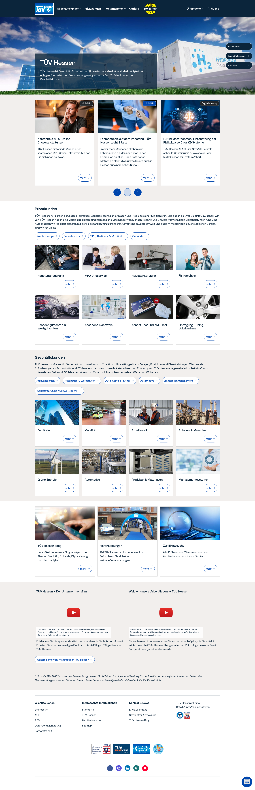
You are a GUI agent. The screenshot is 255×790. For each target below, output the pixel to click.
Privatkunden (93, 8)
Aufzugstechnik (46, 380)
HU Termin (150, 8)
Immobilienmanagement (178, 380)
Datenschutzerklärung (48, 725)
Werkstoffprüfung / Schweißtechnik (57, 390)
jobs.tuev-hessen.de (159, 649)
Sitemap (87, 725)
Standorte (232, 65)
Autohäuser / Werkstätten (80, 380)
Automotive (147, 380)
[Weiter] (138, 192)
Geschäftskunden (68, 8)
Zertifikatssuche (91, 720)
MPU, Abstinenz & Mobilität (106, 236)
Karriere (134, 8)
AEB (37, 720)
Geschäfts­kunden (236, 56)
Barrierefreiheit (43, 730)
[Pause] (127, 192)
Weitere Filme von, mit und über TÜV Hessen (63, 659)
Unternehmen (115, 8)
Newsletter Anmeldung (142, 714)
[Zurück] (117, 192)
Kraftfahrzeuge (45, 236)
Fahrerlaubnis (72, 236)
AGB (37, 714)
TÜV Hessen (89, 714)
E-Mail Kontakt (138, 709)
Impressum (41, 709)
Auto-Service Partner (117, 380)
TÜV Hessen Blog (139, 720)
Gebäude (137, 236)
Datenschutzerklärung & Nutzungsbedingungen (58, 632)
